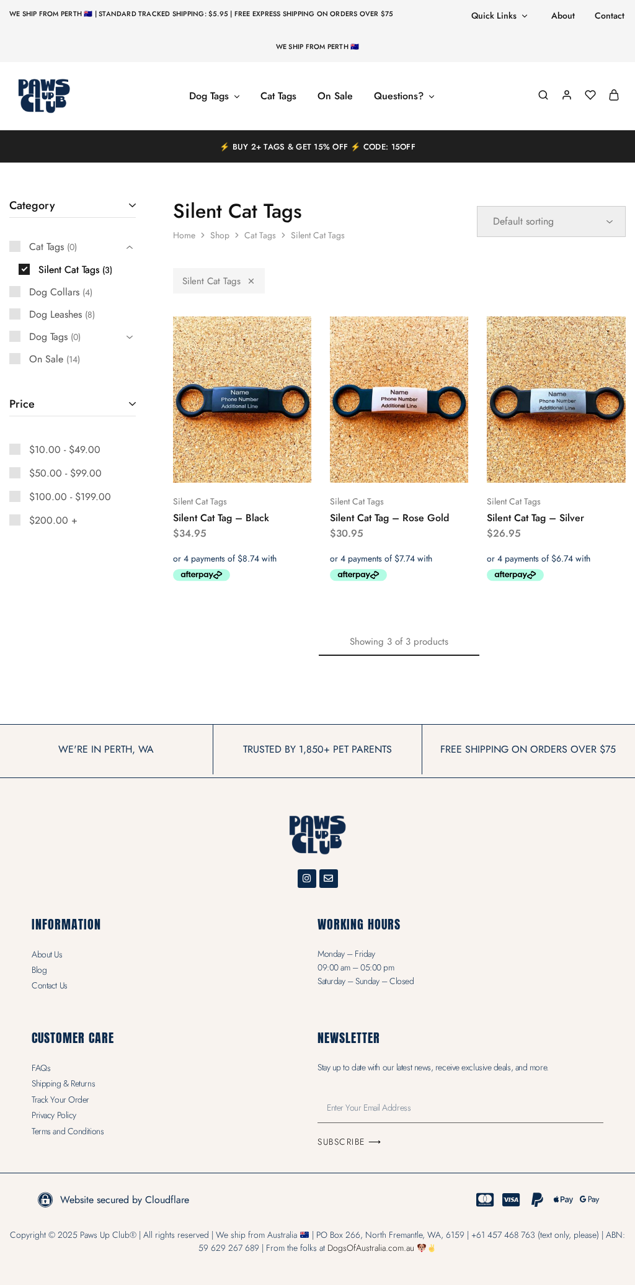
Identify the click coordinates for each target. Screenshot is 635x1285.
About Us (47, 954)
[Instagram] (307, 878)
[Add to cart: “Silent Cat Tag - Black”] (209, 464)
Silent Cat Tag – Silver (535, 518)
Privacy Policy (54, 1115)
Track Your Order (60, 1099)
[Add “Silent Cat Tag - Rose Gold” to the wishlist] (430, 464)
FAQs (41, 1068)
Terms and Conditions (68, 1131)
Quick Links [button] (494, 15)
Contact (609, 15)
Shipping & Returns (63, 1083)
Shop (219, 235)
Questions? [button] (399, 96)
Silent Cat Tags (211, 281)
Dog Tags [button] (209, 96)
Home (184, 235)
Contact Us (50, 985)
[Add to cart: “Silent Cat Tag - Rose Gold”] (365, 464)
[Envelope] (328, 878)
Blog (39, 970)
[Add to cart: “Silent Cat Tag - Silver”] (523, 464)
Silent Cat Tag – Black (221, 518)
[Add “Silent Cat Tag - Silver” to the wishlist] (587, 464)
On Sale (335, 96)
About (563, 15)
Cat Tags (278, 96)
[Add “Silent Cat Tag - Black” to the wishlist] (273, 464)
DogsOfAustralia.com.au (370, 1248)
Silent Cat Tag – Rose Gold (389, 518)
